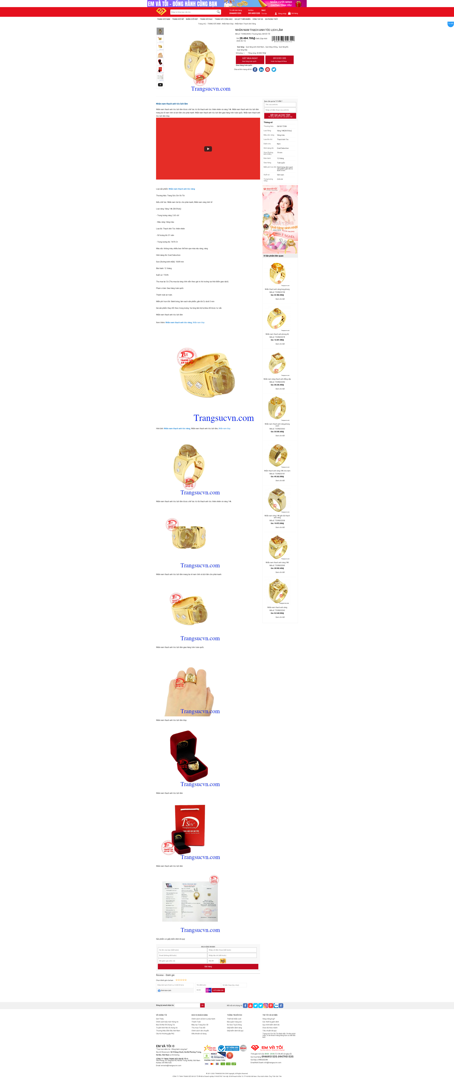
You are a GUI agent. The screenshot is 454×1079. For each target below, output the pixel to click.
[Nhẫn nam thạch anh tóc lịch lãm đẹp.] (160, 54)
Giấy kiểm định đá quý (235, 1031)
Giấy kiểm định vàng (234, 1028)
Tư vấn (450, 23)
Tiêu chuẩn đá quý (269, 1031)
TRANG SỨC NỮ (178, 19)
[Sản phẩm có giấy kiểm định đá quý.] (160, 77)
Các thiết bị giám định (270, 1022)
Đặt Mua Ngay (250, 59)
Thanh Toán (196, 1022)
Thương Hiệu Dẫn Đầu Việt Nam (168, 1031)
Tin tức (264, 14)
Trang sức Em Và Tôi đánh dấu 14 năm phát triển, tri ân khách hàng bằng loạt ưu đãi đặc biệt (279, 1035)
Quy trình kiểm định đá (270, 1025)
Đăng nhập (282, 14)
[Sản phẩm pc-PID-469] (280, 219)
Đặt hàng (208, 966)
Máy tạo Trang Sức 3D (200, 1025)
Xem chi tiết (280, 299)
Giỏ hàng (293, 13)
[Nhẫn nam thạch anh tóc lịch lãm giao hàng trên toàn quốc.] (160, 46)
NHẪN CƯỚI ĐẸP (192, 19)
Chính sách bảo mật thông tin (167, 1022)
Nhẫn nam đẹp (199, 322)
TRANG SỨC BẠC (206, 19)
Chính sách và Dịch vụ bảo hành (203, 1019)
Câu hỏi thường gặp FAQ (165, 1034)
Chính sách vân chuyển (200, 1031)
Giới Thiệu (160, 1019)
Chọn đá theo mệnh (269, 1028)
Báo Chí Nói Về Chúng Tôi (165, 1025)
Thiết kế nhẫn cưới (234, 1019)
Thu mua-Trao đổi (198, 1028)
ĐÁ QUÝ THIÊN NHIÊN (242, 19)
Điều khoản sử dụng (199, 1034)
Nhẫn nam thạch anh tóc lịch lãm (172, 103)
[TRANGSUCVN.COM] (161, 14)
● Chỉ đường (174, 1055)
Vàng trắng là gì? (268, 1019)
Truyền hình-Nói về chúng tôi (166, 1028)
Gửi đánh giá (218, 990)
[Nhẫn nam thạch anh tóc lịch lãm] (160, 61)
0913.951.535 (279, 59)
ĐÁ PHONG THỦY (271, 19)
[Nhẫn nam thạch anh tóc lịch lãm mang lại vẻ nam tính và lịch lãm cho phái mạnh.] (160, 38)
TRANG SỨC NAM (163, 19)
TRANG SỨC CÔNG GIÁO (224, 19)
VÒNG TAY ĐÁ (258, 19)
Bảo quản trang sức (234, 1022)
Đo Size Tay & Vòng (234, 1025)
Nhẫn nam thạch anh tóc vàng (179, 322)
